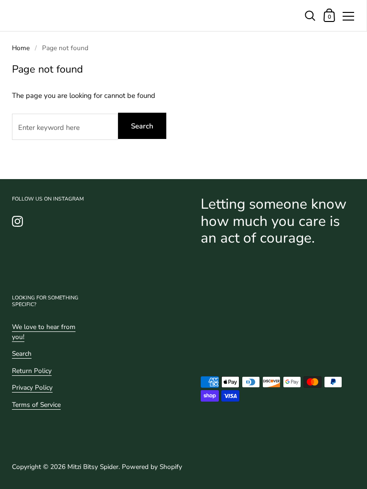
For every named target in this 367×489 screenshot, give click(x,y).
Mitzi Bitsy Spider (93, 466)
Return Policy (32, 370)
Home (21, 48)
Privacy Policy (32, 387)
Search (142, 126)
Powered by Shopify (152, 466)
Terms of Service (36, 404)
